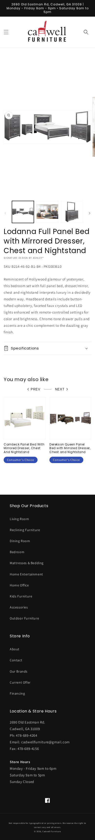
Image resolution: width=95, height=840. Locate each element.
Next (60, 389)
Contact (16, 660)
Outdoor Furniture (24, 618)
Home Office (19, 585)
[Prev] (5, 213)
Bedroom (17, 552)
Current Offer (20, 682)
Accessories (19, 607)
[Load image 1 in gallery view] (23, 212)
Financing (17, 693)
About (14, 649)
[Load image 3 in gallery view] (72, 212)
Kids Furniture (21, 596)
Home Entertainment (26, 574)
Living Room (19, 519)
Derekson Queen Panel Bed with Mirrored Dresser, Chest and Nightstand (70, 448)
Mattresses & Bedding (27, 563)
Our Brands (19, 671)
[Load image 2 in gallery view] (47, 212)
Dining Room (20, 541)
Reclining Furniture (25, 530)
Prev (35, 389)
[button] (6, 32)
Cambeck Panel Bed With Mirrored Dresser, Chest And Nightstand (24, 448)
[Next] (89, 213)
